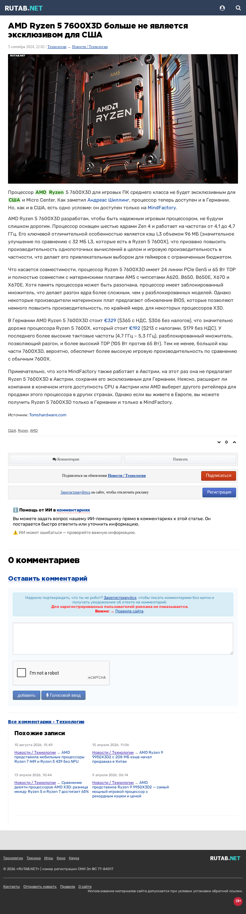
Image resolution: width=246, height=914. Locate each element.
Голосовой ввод (65, 695)
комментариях (73, 510)
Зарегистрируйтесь (75, 492)
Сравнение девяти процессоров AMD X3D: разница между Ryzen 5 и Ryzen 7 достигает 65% (51, 787)
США (12, 430)
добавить (27, 695)
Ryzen (23, 430)
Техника (34, 858)
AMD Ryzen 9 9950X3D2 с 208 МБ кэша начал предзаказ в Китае (127, 757)
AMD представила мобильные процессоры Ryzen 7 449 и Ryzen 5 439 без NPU (49, 757)
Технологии (56, 47)
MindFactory (162, 208)
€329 (110, 320)
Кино (61, 858)
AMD (34, 430)
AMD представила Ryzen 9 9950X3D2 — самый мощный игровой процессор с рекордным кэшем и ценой (130, 789)
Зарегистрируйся (120, 597)
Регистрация (219, 492)
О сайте (85, 887)
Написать (180, 459)
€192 (134, 328)
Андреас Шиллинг (108, 200)
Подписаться (218, 475)
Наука (74, 858)
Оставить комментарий (47, 579)
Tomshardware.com (47, 414)
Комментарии (67, 459)
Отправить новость (40, 887)
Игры (48, 858)
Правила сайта (129, 611)
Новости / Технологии (90, 47)
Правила (67, 887)
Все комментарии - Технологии (46, 722)
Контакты (11, 887)
